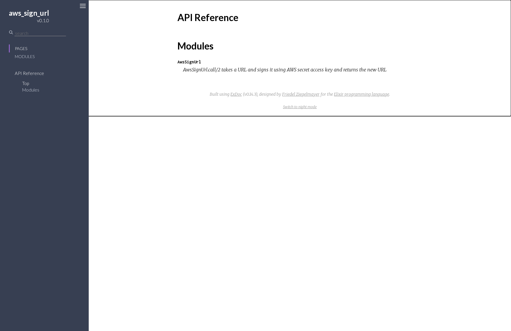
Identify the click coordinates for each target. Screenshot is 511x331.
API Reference (29, 73)
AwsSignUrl (189, 61)
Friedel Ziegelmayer (301, 94)
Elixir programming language (361, 94)
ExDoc (236, 94)
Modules (25, 56)
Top (25, 83)
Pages (21, 48)
